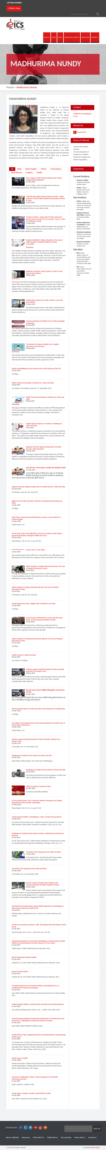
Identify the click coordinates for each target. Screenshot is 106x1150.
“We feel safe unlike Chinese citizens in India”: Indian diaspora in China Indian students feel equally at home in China (45, 199)
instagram (40, 1127)
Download (29, 247)
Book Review (16, 173)
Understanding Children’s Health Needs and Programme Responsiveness (38, 1004)
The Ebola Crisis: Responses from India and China (43, 852)
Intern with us (79, 1138)
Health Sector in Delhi (20, 1058)
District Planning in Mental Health (24, 957)
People (10, 87)
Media (39, 173)
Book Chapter (31, 169)
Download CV (81, 132)
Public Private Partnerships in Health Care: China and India (33, 383)
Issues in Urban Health (20, 972)
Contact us (92, 1138)
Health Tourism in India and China (24, 655)
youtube (35, 1127)
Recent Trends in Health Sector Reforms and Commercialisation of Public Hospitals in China (42, 884)
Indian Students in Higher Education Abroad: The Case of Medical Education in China (45, 567)
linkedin (26, 1127)
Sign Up (97, 1129)
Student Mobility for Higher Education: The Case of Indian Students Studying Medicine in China (44, 241)
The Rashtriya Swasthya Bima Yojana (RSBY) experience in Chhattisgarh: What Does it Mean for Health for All (38, 907)
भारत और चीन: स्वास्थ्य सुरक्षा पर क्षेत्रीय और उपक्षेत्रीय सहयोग (46, 468)
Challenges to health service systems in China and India (45, 770)
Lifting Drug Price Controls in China (38, 786)
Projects (29, 173)
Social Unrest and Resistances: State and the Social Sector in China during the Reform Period (44, 619)
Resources (26, 1138)
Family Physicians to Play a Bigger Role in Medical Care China (33, 604)
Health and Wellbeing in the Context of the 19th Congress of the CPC (36, 369)
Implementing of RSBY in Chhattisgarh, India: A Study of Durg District (37, 817)
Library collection (12, 1138)
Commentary (55, 169)
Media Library (52, 1138)
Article (43, 169)
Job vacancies (66, 1138)
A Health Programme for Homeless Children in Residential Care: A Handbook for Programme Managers (35, 987)
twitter (30, 1127)
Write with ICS (38, 1138)
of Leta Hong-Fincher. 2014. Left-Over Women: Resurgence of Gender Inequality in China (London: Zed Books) (37, 802)
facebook (21, 1127)
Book (19, 169)
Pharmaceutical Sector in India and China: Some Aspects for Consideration (38, 709)
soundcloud (45, 1127)
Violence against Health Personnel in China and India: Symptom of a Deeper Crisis (45, 670)
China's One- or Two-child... (36, 550)
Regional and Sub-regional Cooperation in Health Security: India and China (43, 448)
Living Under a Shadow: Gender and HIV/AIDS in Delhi (31, 1093)
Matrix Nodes (95, 1147)
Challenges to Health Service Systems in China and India (32, 756)
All (12, 169)
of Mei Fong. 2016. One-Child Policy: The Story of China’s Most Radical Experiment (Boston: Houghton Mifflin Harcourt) (37, 535)
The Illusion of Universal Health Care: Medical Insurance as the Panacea (42, 345)
